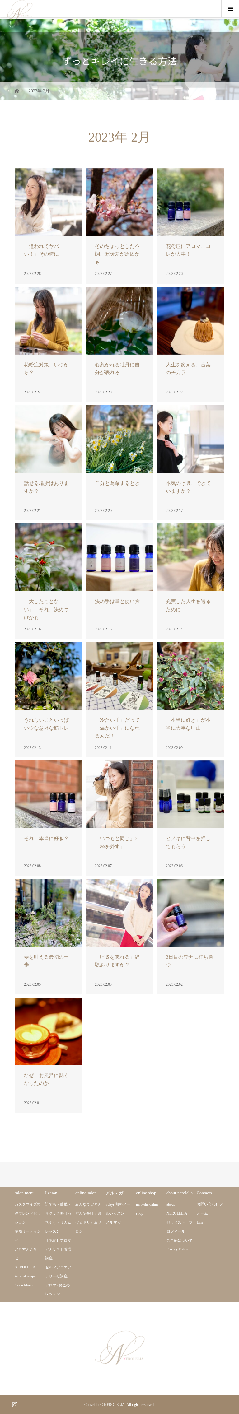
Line (200, 1222)
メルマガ (113, 1222)
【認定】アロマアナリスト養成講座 (58, 1249)
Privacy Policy (177, 1249)
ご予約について (179, 1240)
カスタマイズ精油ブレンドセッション (28, 1213)
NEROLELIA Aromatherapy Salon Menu (25, 1276)
